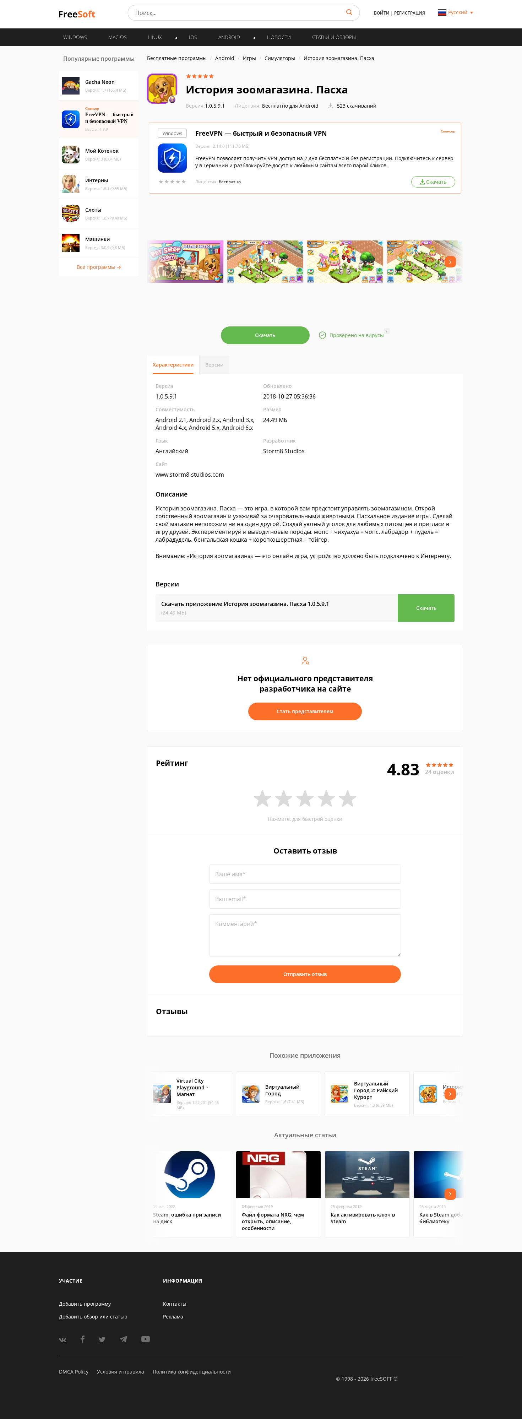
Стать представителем (305, 711)
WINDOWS (75, 37)
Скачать (265, 335)
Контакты (174, 1303)
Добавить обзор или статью (93, 1316)
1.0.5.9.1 (205, 105)
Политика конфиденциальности (192, 1371)
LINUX (155, 37)
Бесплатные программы (177, 58)
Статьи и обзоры (334, 37)
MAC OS (117, 37)
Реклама (173, 1316)
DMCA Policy (73, 1371)
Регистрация (409, 13)
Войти (382, 13)
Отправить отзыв (305, 974)
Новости (279, 37)
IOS (193, 37)
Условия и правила (120, 1371)
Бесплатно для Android (290, 105)
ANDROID (229, 37)
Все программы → (99, 267)
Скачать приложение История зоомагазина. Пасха (245, 604)
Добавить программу (85, 1303)
